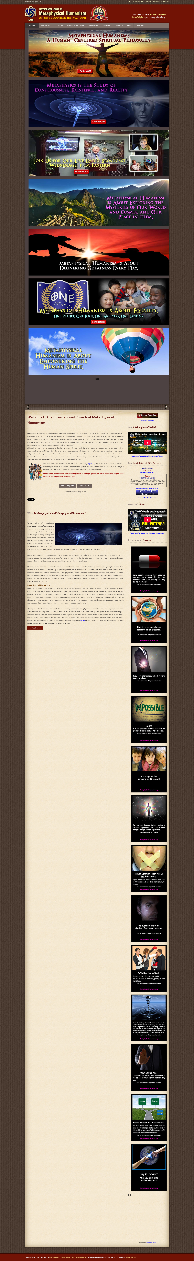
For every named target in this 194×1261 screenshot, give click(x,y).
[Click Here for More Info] (99, 76)
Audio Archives (153, 488)
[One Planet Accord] (99, 325)
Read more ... (36, 628)
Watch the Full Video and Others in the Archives (147, 533)
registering (91, 464)
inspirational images (151, 1242)
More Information (142, 488)
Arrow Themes (131, 1257)
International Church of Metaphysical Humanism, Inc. (68, 1257)
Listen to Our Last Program (147, 498)
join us (82, 620)
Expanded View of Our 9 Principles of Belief (147, 456)
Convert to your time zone (147, 472)
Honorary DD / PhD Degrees (147, 420)
